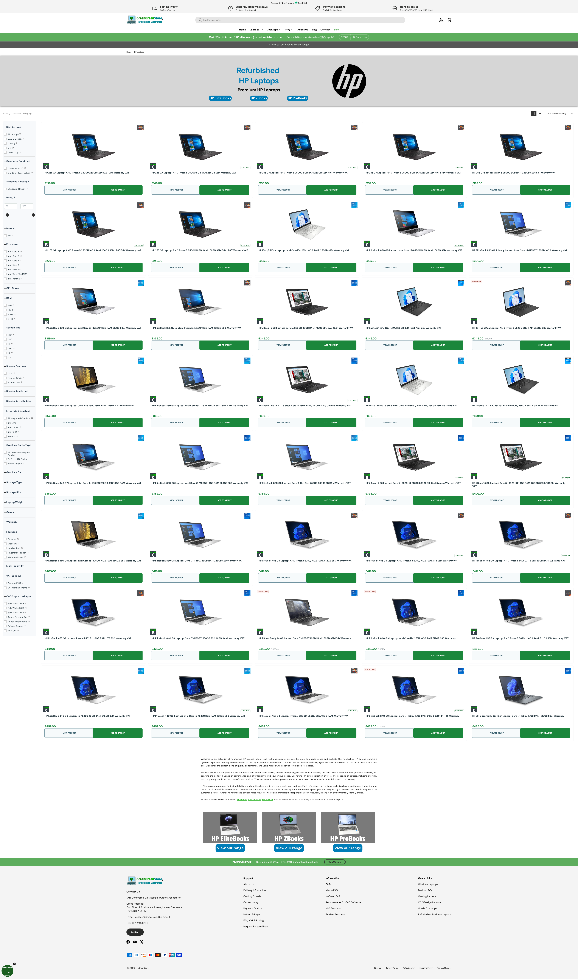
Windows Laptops (428, 884)
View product (69, 190)
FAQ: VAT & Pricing (253, 920)
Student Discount (335, 914)
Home (242, 29)
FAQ (287, 29)
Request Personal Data (256, 926)
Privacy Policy (392, 968)
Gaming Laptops (427, 896)
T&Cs (323, 37)
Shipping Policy (426, 968)
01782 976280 (140, 923)
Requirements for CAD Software (343, 902)
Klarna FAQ (332, 890)
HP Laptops (139, 52)
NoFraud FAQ (333, 896)
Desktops (272, 29)
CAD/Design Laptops (429, 902)
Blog (314, 29)
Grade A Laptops (427, 908)
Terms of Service (444, 968)
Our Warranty (250, 902)
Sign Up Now (334, 862)
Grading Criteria (252, 896)
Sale (336, 29)
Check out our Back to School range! (289, 44)
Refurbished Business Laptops (435, 914)
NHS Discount (333, 908)
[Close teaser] (14, 963)
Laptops (254, 29)
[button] (533, 113)
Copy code (361, 37)
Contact (325, 29)
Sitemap (377, 968)
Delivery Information (254, 890)
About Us (302, 29)
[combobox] (300, 20)
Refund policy (409, 968)
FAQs (328, 884)
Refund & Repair (252, 914)
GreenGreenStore (141, 968)
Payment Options (253, 908)
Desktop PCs (425, 890)
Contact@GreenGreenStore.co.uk (152, 917)
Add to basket (118, 190)
